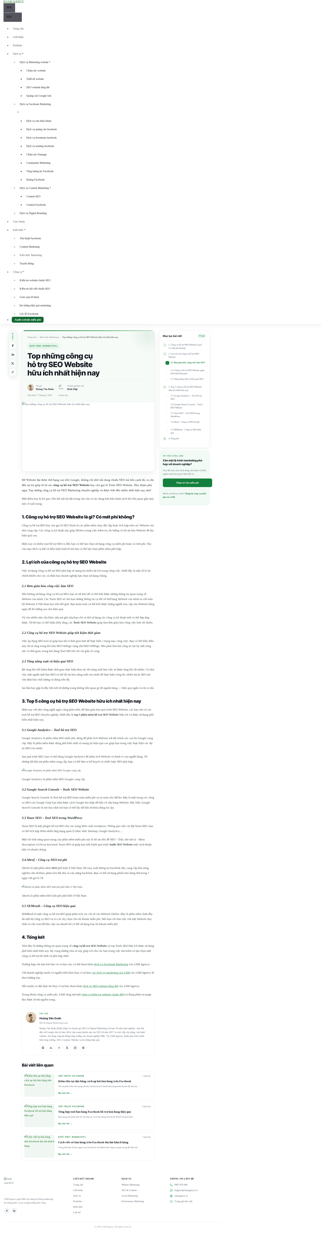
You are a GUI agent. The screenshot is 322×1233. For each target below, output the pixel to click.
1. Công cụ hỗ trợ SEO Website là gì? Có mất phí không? (185, 346)
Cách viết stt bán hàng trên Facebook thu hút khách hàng (93, 1142)
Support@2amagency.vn (186, 1190)
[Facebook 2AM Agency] (7, 1211)
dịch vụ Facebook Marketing (111, 964)
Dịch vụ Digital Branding (33, 213)
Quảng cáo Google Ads (38, 95)
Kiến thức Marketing (31, 255)
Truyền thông (27, 263)
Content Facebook (36, 204)
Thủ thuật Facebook (30, 238)
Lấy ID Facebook (29, 313)
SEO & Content (129, 1190)
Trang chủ (18, 28)
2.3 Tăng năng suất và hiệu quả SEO (187, 379)
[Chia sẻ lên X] (13, 363)
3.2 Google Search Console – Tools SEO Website (186, 406)
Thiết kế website (35, 79)
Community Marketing (38, 162)
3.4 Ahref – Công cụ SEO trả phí (185, 422)
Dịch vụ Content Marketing (34, 188)
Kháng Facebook (35, 179)
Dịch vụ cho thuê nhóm (38, 120)
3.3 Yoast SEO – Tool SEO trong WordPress (185, 415)
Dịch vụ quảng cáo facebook (41, 129)
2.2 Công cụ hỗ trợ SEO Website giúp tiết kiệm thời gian (187, 372)
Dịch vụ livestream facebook (41, 137)
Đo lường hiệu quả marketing (35, 305)
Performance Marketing (133, 1201)
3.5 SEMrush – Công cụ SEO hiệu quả (186, 431)
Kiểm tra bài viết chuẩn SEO (35, 288)
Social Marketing (130, 1196)
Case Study (19, 221)
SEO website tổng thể (37, 87)
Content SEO (33, 196)
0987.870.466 (180, 1185)
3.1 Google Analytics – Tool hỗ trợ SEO (186, 397)
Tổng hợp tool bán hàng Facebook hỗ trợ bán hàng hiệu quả (94, 1111)
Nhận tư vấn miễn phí (187, 483)
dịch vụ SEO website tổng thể (100, 986)
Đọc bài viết (65, 1093)
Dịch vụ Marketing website (34, 62)
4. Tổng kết (174, 438)
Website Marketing (130, 1185)
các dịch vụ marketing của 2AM (111, 972)
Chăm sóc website (36, 70)
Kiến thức (18, 230)
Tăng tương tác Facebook (39, 171)
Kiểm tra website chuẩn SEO (35, 280)
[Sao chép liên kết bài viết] (12, 372)
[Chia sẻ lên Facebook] (13, 345)
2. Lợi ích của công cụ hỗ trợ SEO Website (184, 355)
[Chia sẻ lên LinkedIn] (13, 354)
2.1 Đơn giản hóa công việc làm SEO (188, 362)
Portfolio (17, 45)
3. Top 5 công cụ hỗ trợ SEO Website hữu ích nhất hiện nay (185, 388)
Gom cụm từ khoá (29, 297)
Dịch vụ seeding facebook (40, 146)
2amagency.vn (181, 1196)
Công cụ (17, 271)
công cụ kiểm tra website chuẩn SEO (103, 994)
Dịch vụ (17, 53)
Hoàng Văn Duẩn (45, 389)
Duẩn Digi (72, 389)
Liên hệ (76, 1212)
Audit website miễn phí (28, 319)
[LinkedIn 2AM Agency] (14, 1211)
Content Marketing (30, 246)
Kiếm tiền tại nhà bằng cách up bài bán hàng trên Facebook (94, 1081)
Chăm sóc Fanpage (36, 154)
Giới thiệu (18, 37)
